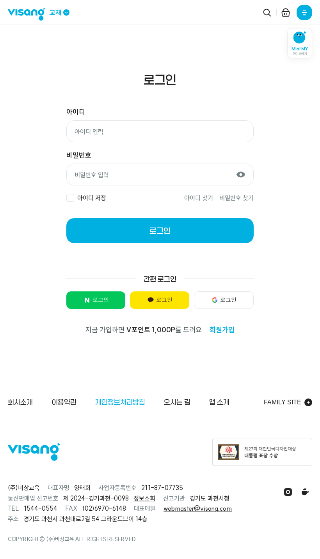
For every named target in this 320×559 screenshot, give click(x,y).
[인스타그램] (288, 492)
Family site (282, 402)
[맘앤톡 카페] (305, 492)
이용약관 (64, 402)
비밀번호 (78, 155)
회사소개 (20, 402)
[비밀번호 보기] (240, 174)
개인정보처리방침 (120, 402)
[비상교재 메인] (28, 14)
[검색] (267, 12)
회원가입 (222, 329)
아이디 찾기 (198, 198)
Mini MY (300, 51)
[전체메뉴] (304, 12)
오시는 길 (177, 402)
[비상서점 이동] (285, 12)
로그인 (160, 230)
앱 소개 (219, 402)
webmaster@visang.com (198, 508)
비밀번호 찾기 (236, 198)
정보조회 (144, 498)
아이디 (75, 112)
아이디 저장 (91, 198)
